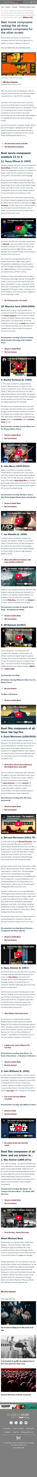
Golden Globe (10, 669)
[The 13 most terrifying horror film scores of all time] (18, 1313)
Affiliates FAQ (28, 17)
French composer (10, 315)
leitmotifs (6, 244)
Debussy (31, 600)
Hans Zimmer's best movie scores (16, 1013)
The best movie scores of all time (16, 143)
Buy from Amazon (10, 352)
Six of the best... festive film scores (16, 1232)
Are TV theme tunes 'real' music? (15, 300)
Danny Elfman (6, 168)
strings (3, 419)
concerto (25, 783)
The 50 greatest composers (14, 147)
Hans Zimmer (13, 977)
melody (23, 323)
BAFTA (32, 666)
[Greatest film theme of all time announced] (18, 1380)
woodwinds (18, 419)
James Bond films (20, 480)
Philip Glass (12, 600)
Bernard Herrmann (25, 841)
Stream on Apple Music (12, 349)
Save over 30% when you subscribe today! (15, 48)
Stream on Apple (10, 1111)
